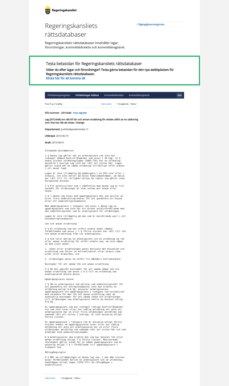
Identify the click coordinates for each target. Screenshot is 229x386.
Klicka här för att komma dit (65, 78)
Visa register (80, 112)
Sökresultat (106, 104)
